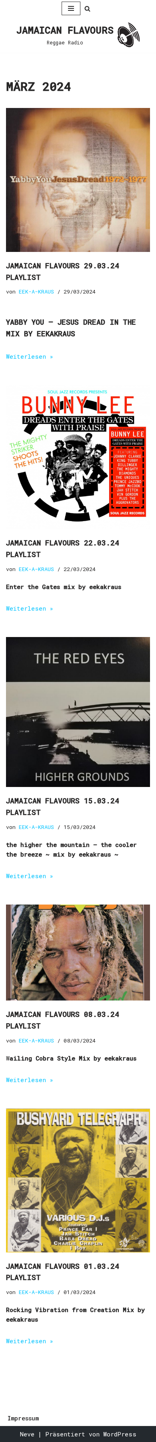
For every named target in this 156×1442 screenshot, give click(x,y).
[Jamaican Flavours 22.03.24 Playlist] (78, 457)
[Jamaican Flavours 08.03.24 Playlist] (78, 953)
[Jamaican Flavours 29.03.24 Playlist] (78, 180)
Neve (27, 1434)
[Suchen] (87, 9)
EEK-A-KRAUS (36, 291)
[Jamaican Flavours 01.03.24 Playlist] (78, 1180)
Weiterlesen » (29, 356)
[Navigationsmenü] (71, 8)
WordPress (119, 1434)
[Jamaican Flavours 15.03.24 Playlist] (78, 712)
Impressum (23, 1418)
